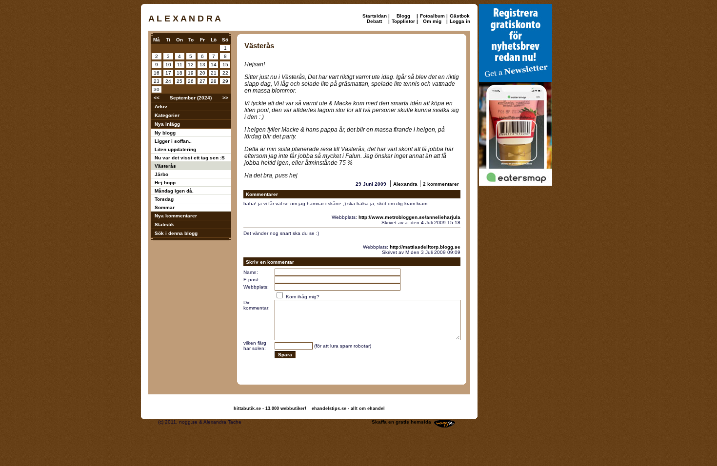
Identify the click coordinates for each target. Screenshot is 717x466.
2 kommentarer (441, 184)
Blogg (403, 16)
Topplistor (403, 21)
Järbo (161, 174)
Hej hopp (165, 182)
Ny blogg (165, 133)
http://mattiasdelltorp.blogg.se (425, 247)
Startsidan (374, 16)
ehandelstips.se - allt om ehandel (348, 408)
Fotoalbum (432, 16)
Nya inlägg (167, 124)
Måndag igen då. (174, 191)
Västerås (165, 166)
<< (156, 97)
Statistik (164, 224)
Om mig (432, 21)
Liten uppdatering (175, 149)
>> (225, 97)
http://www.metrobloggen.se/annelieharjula (409, 217)
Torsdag (164, 199)
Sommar (165, 207)
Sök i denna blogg (176, 233)
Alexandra (405, 184)
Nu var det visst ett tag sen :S (190, 157)
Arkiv (161, 106)
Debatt (374, 21)
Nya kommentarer (176, 215)
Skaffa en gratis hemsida (401, 422)
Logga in (460, 21)
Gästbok (460, 16)
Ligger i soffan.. (173, 141)
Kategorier (167, 115)
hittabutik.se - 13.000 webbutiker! (270, 408)
